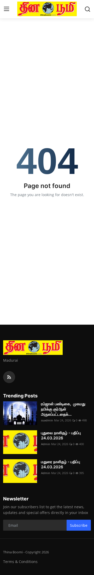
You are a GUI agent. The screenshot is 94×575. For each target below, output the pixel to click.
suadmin (47, 420)
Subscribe (78, 525)
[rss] (9, 377)
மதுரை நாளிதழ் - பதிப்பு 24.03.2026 (60, 464)
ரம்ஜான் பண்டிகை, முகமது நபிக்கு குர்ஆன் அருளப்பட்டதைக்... (63, 409)
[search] (87, 9)
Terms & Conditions (20, 561)
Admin (45, 444)
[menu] (6, 9)
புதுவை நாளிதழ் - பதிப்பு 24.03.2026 (61, 435)
